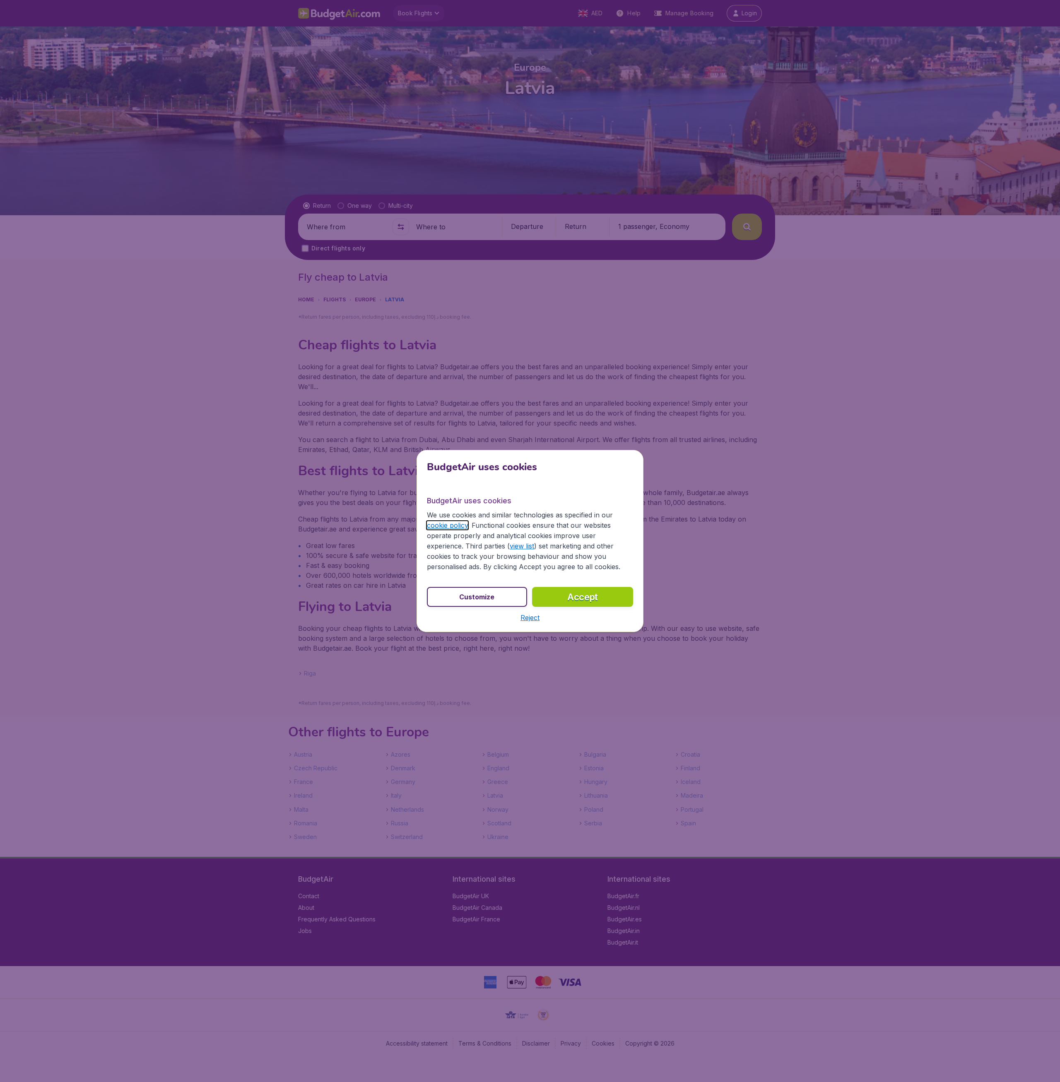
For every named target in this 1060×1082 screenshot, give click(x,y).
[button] (530, 617)
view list (522, 546)
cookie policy (447, 525)
